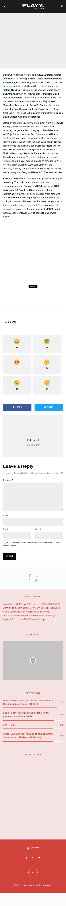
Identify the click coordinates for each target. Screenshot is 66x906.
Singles (43, 291)
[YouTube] (39, 858)
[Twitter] (32, 858)
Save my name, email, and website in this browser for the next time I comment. (31, 544)
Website (38, 529)
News (32, 33)
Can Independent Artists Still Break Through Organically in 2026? (36, 826)
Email (6, 529)
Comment (8, 480)
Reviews (34, 291)
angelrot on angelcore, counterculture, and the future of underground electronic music (39, 806)
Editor (31, 440)
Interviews (22, 799)
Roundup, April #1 (31, 295)
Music (40, 762)
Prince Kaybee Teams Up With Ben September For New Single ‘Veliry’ (35, 786)
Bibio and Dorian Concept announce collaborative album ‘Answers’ (36, 767)
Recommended (51, 821)
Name (6, 516)
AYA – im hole (10, 725)
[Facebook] (26, 858)
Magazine (24, 33)
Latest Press (21, 762)
